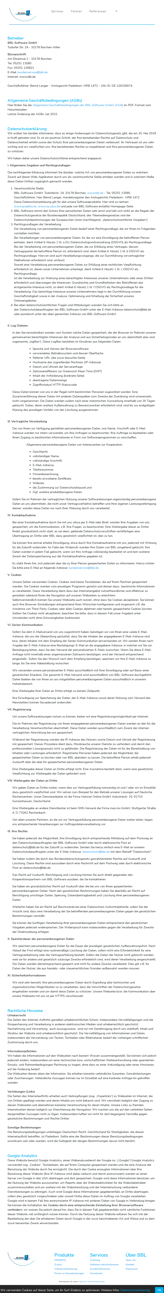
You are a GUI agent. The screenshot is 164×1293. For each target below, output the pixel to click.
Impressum (132, 1268)
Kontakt (130, 1264)
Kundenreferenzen (100, 1268)
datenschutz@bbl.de (96, 852)
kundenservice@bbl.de (33, 72)
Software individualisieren (104, 1264)
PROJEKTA (60, 1260)
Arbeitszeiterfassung (65, 1268)
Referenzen (98, 11)
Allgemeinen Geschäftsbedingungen (91, 1282)
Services (57, 11)
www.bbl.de (95, 193)
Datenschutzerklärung (135, 1290)
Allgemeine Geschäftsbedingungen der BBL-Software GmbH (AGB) (78, 105)
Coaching (95, 1260)
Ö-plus (58, 1264)
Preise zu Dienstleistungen (69, 1273)
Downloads (96, 1273)
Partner (76, 11)
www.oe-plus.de (49, 206)
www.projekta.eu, (25, 206)
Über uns (131, 1260)
